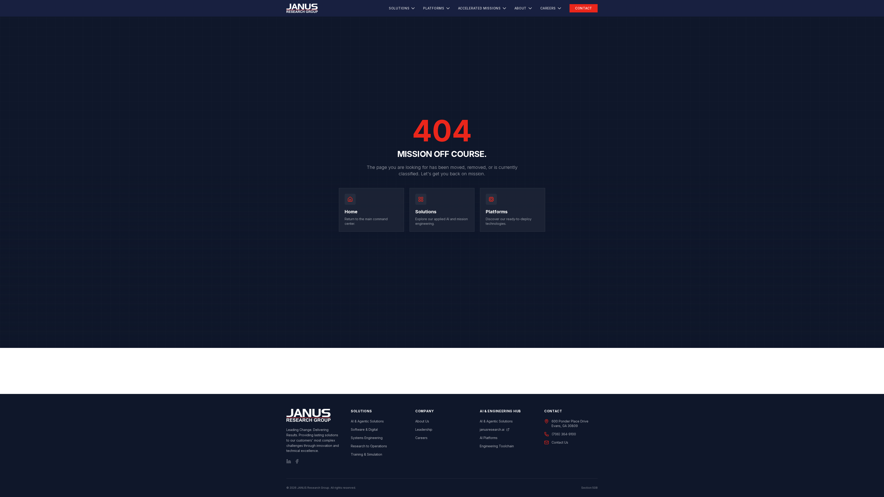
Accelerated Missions (479, 8)
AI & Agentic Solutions (367, 421)
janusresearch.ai (492, 429)
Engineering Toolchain (497, 446)
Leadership (423, 429)
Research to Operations (369, 446)
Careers (548, 8)
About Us (422, 421)
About (521, 8)
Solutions (399, 8)
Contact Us (560, 442)
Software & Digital (364, 429)
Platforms (433, 8)
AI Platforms (488, 438)
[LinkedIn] (288, 461)
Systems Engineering (367, 438)
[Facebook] (297, 461)
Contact (583, 8)
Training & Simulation (366, 454)
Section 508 (589, 487)
